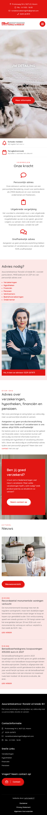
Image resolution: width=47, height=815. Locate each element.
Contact (16, 782)
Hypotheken (9, 285)
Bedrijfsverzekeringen (13, 297)
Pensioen (8, 291)
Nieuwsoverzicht (13, 584)
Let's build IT (29, 798)
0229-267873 (24, 14)
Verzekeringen (10, 282)
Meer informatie (23, 100)
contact (5, 448)
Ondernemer (9, 300)
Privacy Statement (23, 807)
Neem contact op (18, 502)
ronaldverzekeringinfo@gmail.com (25, 11)
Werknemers (9, 294)
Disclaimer (23, 803)
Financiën (8, 288)
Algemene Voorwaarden (23, 811)
